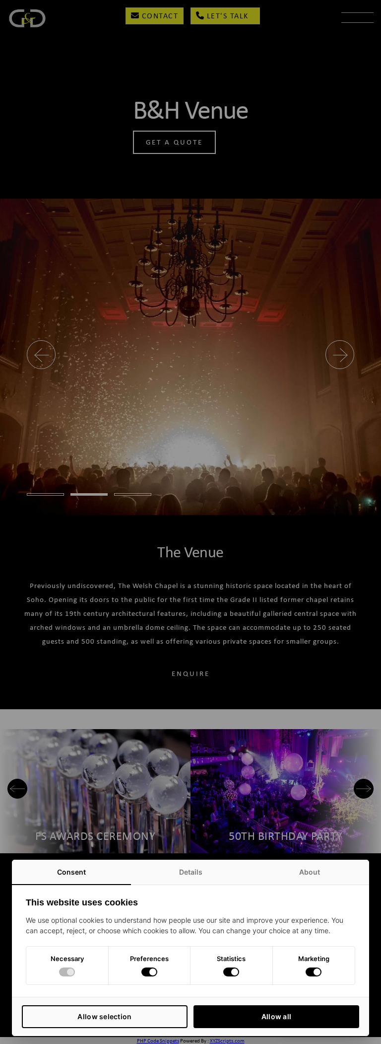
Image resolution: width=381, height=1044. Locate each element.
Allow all (276, 1016)
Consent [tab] (71, 872)
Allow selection (104, 1016)
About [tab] (309, 872)
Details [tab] (190, 872)
